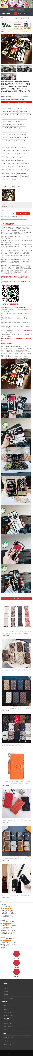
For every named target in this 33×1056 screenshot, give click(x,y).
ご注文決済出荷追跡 (8, 1037)
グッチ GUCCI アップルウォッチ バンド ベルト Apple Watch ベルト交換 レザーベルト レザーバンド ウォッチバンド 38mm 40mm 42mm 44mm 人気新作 (16, 633)
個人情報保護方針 (8, 998)
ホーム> (4, 31)
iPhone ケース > (10, 31)
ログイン (20, 9)
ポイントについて (8, 1015)
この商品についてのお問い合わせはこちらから (13, 216)
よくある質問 (7, 1044)
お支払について (7, 1023)
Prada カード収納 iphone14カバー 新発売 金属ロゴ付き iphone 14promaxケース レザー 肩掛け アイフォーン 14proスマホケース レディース (16, 895)
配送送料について (8, 1030)
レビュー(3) (29, 96)
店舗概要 (5, 988)
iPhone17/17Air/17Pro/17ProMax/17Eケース (22, 31)
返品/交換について (8, 1026)
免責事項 (5, 994)
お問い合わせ (7, 1041)
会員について (7, 1006)
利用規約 (5, 991)
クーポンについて (8, 1012)
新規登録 (12, 9)
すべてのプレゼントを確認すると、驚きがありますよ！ (15, 219)
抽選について (7, 1009)
